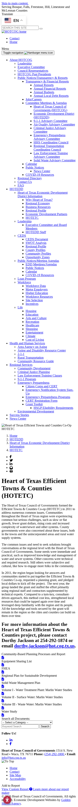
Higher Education (37, 293)
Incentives (32, 303)
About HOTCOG (21, 60)
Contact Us (25, 182)
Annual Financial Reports (50, 88)
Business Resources (38, 207)
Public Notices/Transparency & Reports (43, 78)
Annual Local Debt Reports (51, 95)
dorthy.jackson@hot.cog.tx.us (44, 645)
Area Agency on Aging (32, 347)
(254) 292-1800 (54, 754)
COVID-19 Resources (40, 174)
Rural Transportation (31, 357)
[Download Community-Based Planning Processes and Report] (3, 657)
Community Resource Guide (36, 361)
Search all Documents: (16, 718)
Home (13, 42)
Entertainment (34, 332)
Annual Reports (44, 85)
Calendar (31, 164)
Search (45, 726)
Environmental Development (36, 411)
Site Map (15, 775)
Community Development (34, 368)
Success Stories (19, 415)
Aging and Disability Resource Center (42, 350)
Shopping (32, 329)
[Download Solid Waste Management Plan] (3, 686)
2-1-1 (21, 354)
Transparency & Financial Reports (47, 81)
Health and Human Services (27, 343)
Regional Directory (30, 178)
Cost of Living (35, 339)
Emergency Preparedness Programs (48, 397)
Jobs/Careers (34, 99)
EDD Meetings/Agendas (41, 264)
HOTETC (32, 217)
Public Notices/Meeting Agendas (38, 260)
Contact (14, 38)
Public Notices (35, 167)
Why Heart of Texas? (39, 199)
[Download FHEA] (3, 672)
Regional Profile (36, 210)
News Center (42, 171)
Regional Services (21, 364)
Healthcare (32, 325)
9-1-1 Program (27, 379)
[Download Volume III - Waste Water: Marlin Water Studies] (3, 708)
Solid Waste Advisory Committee (55, 160)
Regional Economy (38, 203)
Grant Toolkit (34, 404)
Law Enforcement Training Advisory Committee (51, 154)
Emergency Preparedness (33, 382)
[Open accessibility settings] (7, 800)
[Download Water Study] (3, 715)
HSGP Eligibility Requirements (53, 407)
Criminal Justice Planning (34, 372)
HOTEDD (16, 189)
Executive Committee (31, 67)
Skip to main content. (15, 3)
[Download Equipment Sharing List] (3, 665)
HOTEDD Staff (36, 232)
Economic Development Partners (46, 214)
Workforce (24, 282)
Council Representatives (33, 70)
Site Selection (34, 300)
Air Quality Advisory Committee (54, 124)
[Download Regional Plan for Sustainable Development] (3, 679)
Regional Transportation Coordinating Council (49, 147)
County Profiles (35, 250)
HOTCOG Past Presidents (34, 74)
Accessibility (18, 778)
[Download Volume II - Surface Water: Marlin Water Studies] (3, 700)
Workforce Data (36, 286)
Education (32, 314)
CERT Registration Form (41, 400)
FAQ (21, 185)
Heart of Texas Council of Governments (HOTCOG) (50, 108)
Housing (31, 311)
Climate (30, 336)
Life (20, 307)
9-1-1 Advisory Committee (50, 121)
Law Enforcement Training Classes (40, 375)
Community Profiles (38, 253)
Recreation (32, 321)
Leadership (25, 63)
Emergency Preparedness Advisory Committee (49, 137)
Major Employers (37, 289)
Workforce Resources (39, 296)
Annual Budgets (44, 92)
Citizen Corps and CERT (41, 386)
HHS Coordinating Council (51, 142)
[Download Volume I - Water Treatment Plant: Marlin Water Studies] (3, 693)
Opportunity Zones (38, 257)
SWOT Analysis (36, 242)
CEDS (22, 235)
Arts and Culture (36, 318)
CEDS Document (37, 239)
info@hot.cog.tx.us (14, 757)
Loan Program (27, 278)
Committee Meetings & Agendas (46, 103)
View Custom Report (15, 789)
